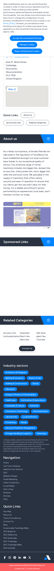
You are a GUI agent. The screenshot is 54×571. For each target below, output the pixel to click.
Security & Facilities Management (20, 428)
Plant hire (24, 339)
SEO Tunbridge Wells (12, 545)
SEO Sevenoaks (10, 538)
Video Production (11, 482)
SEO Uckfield (9, 548)
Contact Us (27, 348)
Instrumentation (11, 336)
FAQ (5, 499)
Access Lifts (9, 333)
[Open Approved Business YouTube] (24, 557)
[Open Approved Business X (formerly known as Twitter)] (29, 557)
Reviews (7, 492)
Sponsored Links (13, 123)
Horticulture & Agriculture (33, 400)
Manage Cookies (27, 45)
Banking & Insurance (14, 378)
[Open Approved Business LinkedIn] (19, 557)
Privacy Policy (9, 23)
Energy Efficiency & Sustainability (21, 394)
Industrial (34, 406)
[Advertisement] (27, 280)
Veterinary (41, 433)
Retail (23, 422)
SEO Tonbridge (10, 541)
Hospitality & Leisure (15, 406)
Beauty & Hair (35, 378)
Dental (35, 383)
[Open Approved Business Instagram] (9, 557)
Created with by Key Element (27, 569)
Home (6, 463)
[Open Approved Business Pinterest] (14, 557)
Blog (5, 525)
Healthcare (11, 400)
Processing (11, 422)
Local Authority (30, 417)
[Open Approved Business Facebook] (4, 557)
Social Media (8, 486)
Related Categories (37, 123)
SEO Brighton (9, 531)
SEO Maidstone (10, 535)
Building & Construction (16, 383)
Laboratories (11, 417)
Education (10, 389)
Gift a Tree (8, 489)
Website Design (10, 476)
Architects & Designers (16, 372)
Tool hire (40, 339)
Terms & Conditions (12, 518)
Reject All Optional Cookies (27, 51)
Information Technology (17, 411)
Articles (6, 496)
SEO (5, 472)
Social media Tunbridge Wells (16, 528)
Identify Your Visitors (13, 469)
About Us (28, 115)
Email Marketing (10, 479)
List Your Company (11, 466)
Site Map (7, 511)
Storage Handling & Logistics (18, 433)
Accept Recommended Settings (27, 38)
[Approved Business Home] (47, 557)
